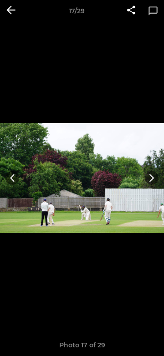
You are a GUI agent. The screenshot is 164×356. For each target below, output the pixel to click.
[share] (131, 11)
